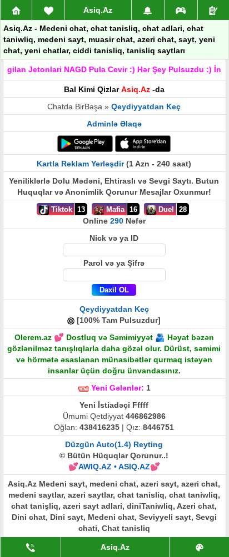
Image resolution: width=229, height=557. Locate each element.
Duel (165, 209)
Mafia (114, 209)
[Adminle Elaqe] (30, 547)
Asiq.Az (97, 10)
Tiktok (60, 209)
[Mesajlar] (48, 10)
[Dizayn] (199, 547)
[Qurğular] (213, 10)
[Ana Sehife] (16, 10)
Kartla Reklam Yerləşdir (80, 163)
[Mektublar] (147, 10)
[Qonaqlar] (181, 10)
